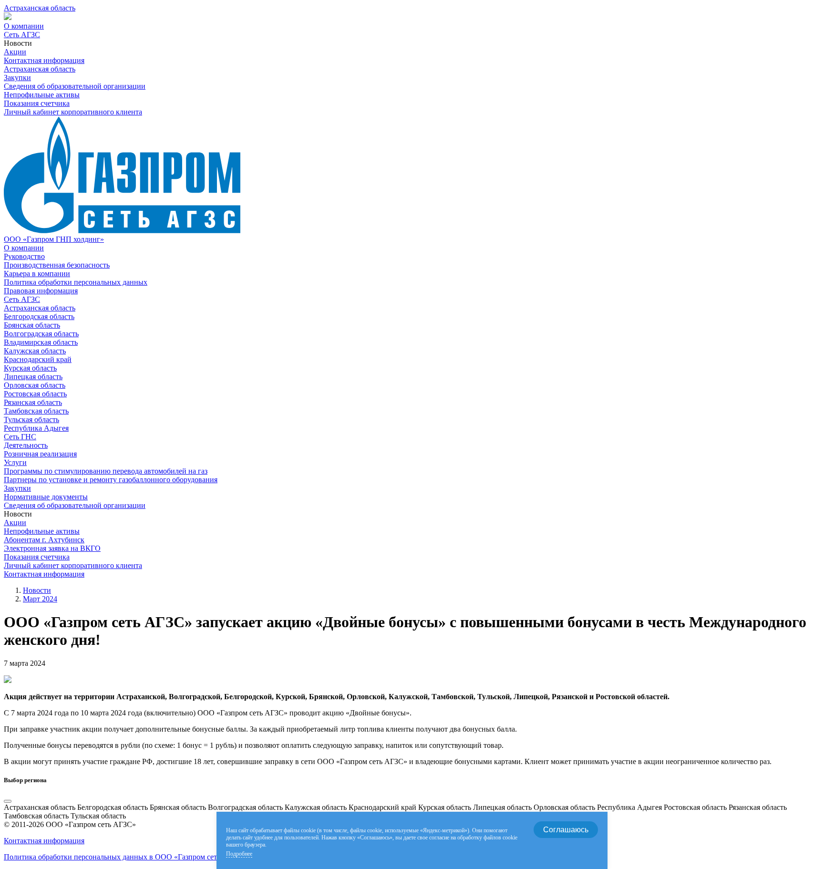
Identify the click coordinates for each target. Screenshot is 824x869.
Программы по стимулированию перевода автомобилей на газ (105, 471)
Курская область (30, 368)
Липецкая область (33, 376)
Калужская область (35, 351)
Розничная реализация (40, 454)
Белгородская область (39, 316)
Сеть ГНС (20, 437)
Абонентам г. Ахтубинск (44, 540)
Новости (37, 590)
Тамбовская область (36, 411)
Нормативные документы (46, 497)
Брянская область (32, 325)
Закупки (17, 77)
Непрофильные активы (42, 95)
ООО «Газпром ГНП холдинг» (54, 239)
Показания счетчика (37, 103)
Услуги (15, 462)
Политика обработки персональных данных (75, 282)
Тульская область (31, 419)
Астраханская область (39, 308)
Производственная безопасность (57, 265)
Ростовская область (35, 394)
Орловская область (34, 385)
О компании (24, 26)
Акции (15, 52)
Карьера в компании (37, 273)
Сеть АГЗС (22, 35)
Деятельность (26, 445)
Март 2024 (40, 599)
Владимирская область (41, 342)
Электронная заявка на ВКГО (52, 548)
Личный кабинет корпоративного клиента (73, 112)
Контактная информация (44, 60)
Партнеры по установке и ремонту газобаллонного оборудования (110, 480)
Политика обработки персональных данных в (124, 857)
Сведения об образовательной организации (74, 86)
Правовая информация (41, 291)
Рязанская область (33, 402)
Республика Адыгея (36, 428)
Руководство (24, 256)
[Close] (7, 801)
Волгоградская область (41, 334)
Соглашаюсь (565, 830)
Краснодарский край (38, 359)
